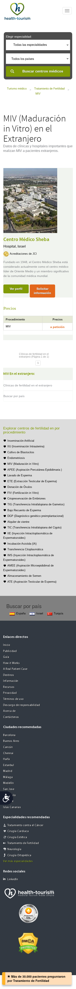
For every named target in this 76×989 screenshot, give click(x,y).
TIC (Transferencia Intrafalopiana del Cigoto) (34, 527)
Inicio (6, 645)
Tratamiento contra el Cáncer (25, 825)
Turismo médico (17, 88)
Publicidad (10, 651)
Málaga (8, 777)
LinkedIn (12, 879)
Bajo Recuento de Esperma (24, 510)
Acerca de (9, 711)
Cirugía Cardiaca (18, 831)
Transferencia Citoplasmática (25, 549)
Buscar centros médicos (42, 71)
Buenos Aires (11, 741)
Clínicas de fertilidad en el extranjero (27, 385)
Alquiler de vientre (18, 521)
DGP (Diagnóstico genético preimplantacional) (35, 516)
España (21, 613)
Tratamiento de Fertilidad (49, 88)
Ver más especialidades (18, 861)
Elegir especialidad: (19, 36)
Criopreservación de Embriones (26, 498)
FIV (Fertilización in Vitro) (23, 492)
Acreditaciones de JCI (23, 253)
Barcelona (9, 735)
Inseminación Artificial (20, 440)
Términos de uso (13, 699)
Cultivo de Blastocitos (20, 452)
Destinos (8, 675)
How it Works (11, 663)
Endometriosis (16, 458)
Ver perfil (16, 288)
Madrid (7, 771)
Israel (22, 246)
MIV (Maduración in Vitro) (23, 463)
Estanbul (8, 765)
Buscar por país (13, 396)
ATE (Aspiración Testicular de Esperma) (31, 581)
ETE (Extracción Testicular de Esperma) (32, 481)
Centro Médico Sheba (26, 239)
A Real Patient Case (15, 669)
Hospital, (10, 246)
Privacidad (10, 693)
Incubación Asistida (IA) (22, 543)
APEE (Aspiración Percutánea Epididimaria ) (34, 469)
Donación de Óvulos (19, 487)
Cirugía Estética (17, 837)
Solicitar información (42, 291)
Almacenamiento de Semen (24, 575)
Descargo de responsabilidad (21, 705)
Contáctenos (11, 717)
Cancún (8, 747)
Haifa (6, 759)
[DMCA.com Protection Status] (28, 943)
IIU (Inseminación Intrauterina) (25, 446)
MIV (38, 93)
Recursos (8, 687)
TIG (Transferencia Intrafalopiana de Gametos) (35, 504)
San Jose (8, 789)
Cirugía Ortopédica (19, 855)
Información (10, 681)
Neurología (14, 849)
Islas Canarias (12, 807)
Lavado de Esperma (19, 475)
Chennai (8, 753)
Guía (6, 657)
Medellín (8, 783)
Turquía (58, 613)
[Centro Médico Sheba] (30, 200)
